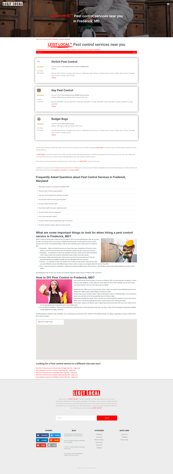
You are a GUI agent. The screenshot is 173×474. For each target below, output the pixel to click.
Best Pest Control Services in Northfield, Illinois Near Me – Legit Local (56, 372)
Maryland (55, 39)
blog (74, 430)
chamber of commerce (60, 170)
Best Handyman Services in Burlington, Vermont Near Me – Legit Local (57, 377)
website (53, 78)
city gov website (74, 170)
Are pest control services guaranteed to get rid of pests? (56, 221)
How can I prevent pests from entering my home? (53, 195)
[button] (168, 4)
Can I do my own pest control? (48, 216)
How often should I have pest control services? (53, 208)
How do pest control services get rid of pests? (52, 199)
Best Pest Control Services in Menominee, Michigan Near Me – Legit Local (58, 368)
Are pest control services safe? (48, 204)
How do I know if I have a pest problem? (51, 191)
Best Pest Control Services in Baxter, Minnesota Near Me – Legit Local (57, 375)
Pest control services (46, 39)
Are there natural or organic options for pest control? (54, 225)
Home (37, 39)
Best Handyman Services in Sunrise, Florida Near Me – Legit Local (55, 370)
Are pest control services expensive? (50, 212)
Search (107, 418)
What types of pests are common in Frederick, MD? (54, 187)
